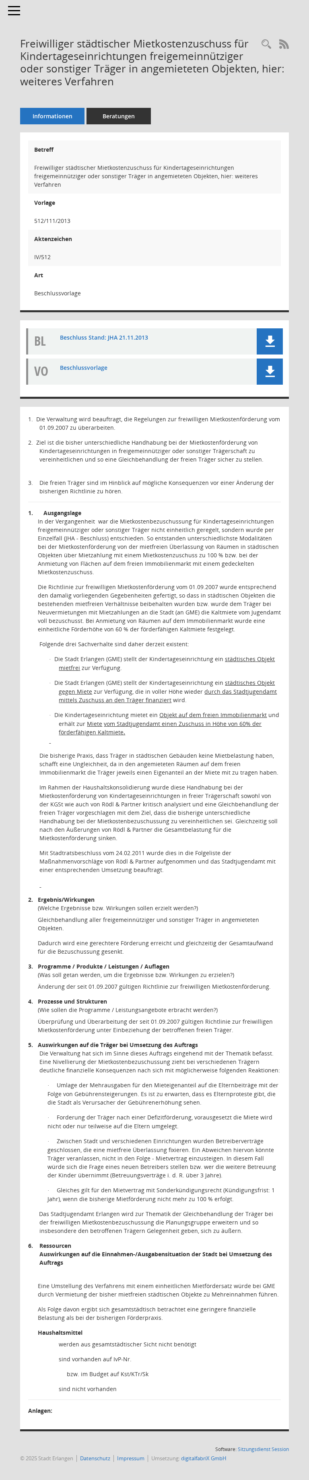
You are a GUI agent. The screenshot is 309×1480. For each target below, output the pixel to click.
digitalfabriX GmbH (204, 1458)
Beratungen (119, 116)
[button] (270, 341)
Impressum (130, 1458)
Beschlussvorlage (83, 367)
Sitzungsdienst (263, 1449)
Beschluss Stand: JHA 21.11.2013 (104, 337)
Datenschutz (95, 1458)
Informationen (52, 116)
